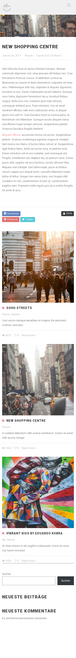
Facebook (12, 213)
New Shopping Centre (26, 420)
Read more (28, 335)
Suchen (6, 574)
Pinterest (12, 219)
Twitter (28, 219)
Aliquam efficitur (12, 134)
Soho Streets (19, 308)
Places (29, 55)
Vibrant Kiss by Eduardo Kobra (34, 533)
